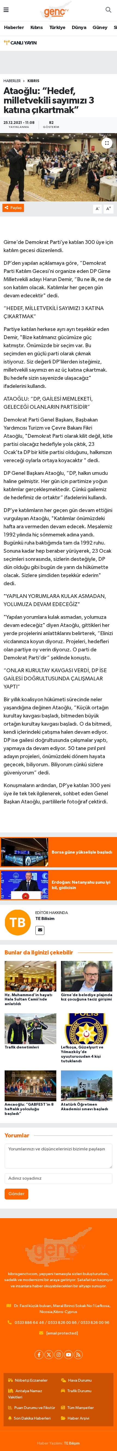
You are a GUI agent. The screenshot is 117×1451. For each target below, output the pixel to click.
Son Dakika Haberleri (32, 1418)
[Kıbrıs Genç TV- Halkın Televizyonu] (56, 10)
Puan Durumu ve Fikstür (34, 1408)
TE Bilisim (44, 918)
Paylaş (16, 208)
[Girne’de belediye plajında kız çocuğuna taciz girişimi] (87, 976)
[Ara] (108, 10)
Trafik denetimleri (22, 1047)
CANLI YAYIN (22, 43)
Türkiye (57, 27)
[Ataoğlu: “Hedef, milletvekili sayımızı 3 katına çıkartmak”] (58, 167)
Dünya (79, 27)
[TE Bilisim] (18, 922)
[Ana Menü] (6, 10)
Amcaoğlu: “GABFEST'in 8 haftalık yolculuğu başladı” (29, 1109)
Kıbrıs (36, 27)
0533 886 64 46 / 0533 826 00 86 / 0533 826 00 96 (62, 1323)
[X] (48, 1354)
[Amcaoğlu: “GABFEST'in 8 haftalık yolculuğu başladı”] (30, 1085)
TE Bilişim (72, 1443)
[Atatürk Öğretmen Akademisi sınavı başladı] (87, 1085)
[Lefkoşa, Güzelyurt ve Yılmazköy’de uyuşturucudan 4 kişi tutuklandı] (87, 1028)
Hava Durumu (80, 1380)
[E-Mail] (39, 930)
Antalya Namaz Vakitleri (25, 1394)
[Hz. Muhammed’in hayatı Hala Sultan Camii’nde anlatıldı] (30, 976)
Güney (100, 27)
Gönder (16, 1194)
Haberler (14, 27)
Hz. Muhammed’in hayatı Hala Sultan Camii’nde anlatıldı (28, 999)
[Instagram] (58, 1354)
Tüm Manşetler (80, 1408)
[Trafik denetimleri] (30, 1028)
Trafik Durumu (79, 1391)
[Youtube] (68, 1354)
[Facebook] (39, 1354)
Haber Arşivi (78, 1418)
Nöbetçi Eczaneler (31, 1380)
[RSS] (78, 1354)
